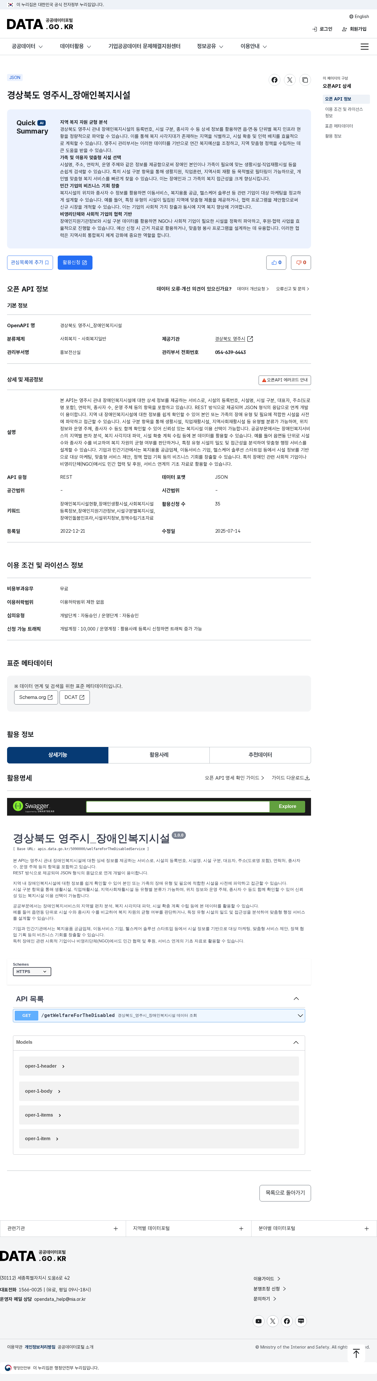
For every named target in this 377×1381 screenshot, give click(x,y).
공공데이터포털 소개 (75, 1347)
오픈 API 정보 (338, 99)
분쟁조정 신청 (267, 1289)
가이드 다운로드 (288, 778)
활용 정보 (333, 136)
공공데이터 (23, 46)
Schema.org (32, 697)
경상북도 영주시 (230, 339)
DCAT (71, 697)
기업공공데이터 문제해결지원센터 (144, 46)
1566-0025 (30, 1290)
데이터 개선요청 (251, 289)
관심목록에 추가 (27, 262)
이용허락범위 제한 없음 (82, 602)
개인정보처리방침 (40, 1347)
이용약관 (14, 1347)
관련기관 (16, 1228)
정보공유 (206, 46)
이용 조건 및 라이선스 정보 (344, 113)
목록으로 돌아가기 (285, 1192)
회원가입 (358, 29)
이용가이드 (265, 1279)
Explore (287, 806)
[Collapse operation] (296, 999)
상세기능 (60, 756)
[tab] (57, 755)
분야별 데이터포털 (277, 1228)
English (361, 16)
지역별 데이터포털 (151, 1228)
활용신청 (71, 262)
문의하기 (263, 1299)
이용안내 (250, 46)
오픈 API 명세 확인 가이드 (232, 778)
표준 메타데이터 (339, 126)
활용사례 (159, 754)
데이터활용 (72, 46)
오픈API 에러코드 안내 (287, 380)
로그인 (326, 29)
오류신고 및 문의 (290, 289)
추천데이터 (260, 754)
